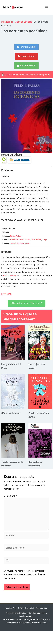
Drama (27, 240)
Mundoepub (7, 21)
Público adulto (24, 243)
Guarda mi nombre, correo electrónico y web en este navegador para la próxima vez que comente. (25, 574)
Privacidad (29, 608)
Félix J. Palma (15, 236)
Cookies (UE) (11, 608)
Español (14, 243)
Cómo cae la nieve (10, 413)
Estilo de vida (36, 240)
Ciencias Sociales (23, 21)
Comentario (10, 496)
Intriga (44, 240)
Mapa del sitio (41, 608)
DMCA (20, 608)
